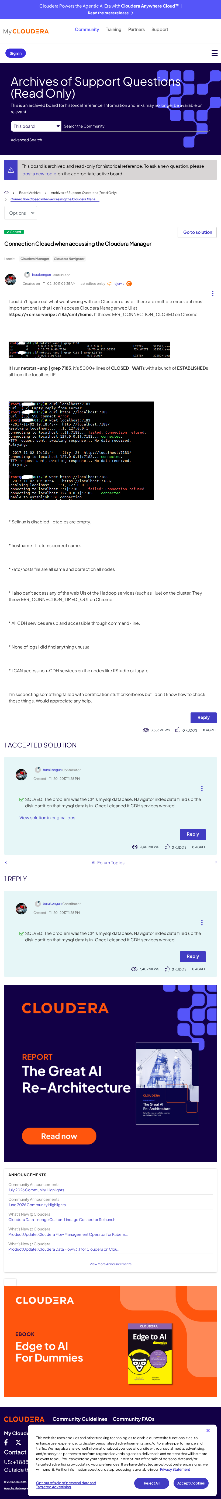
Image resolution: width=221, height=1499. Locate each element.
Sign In (16, 53)
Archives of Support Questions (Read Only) (84, 193)
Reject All (151, 1483)
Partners (136, 29)
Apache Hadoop (15, 1488)
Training (114, 29)
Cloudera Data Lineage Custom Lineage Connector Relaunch (61, 1219)
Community (87, 29)
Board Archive (29, 193)
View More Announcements (111, 1264)
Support (159, 29)
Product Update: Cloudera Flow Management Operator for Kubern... (68, 1234)
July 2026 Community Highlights (36, 1189)
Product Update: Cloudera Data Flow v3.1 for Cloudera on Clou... (64, 1249)
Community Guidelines (80, 1419)
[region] (122, 1460)
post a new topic (39, 173)
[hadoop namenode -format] (6, 862)
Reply (204, 717)
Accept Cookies (191, 1483)
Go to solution (197, 232)
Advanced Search (26, 139)
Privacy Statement (175, 1469)
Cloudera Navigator (69, 259)
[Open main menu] (214, 53)
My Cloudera (19, 1433)
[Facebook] (6, 1442)
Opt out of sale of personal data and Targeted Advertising (66, 1485)
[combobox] (135, 126)
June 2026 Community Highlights (37, 1204)
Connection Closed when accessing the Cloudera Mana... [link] (55, 199)
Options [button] (17, 213)
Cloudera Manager (34, 259)
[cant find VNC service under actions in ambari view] (216, 862)
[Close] (208, 1430)
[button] (211, 292)
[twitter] (18, 1442)
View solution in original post (48, 817)
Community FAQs (133, 1419)
